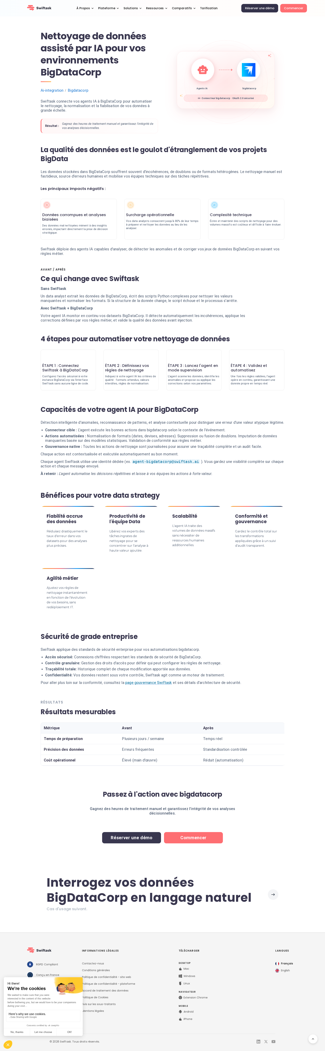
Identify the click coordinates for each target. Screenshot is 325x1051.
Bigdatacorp (78, 90)
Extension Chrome (196, 997)
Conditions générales (96, 970)
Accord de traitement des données (105, 990)
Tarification (209, 8)
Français (287, 963)
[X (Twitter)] (266, 1041)
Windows (189, 976)
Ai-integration (52, 90)
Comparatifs (182, 8)
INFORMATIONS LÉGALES (100, 951)
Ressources (155, 8)
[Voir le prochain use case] (273, 894)
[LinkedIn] (258, 1041)
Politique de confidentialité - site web (106, 977)
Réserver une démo (259, 8)
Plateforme (106, 8)
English (285, 970)
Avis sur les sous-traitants (99, 1004)
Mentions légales (93, 1011)
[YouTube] (273, 1041)
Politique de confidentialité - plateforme (108, 984)
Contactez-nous (93, 963)
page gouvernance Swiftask (148, 682)
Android (189, 1012)
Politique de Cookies (95, 997)
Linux (187, 983)
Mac (186, 969)
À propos (83, 8)
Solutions (131, 8)
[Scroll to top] (312, 1038)
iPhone (188, 1019)
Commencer (293, 8)
